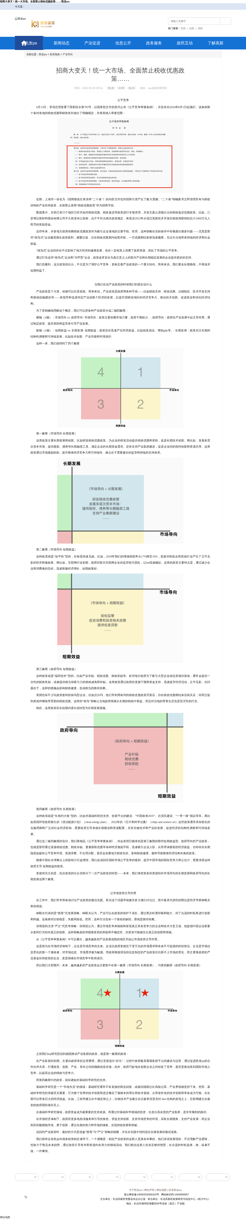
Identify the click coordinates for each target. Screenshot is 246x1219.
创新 (191, 28)
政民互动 (185, 43)
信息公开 (123, 43)
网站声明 (149, 1190)
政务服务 (154, 43)
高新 (183, 28)
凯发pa (31, 43)
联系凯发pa (175, 1190)
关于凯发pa (135, 1190)
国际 (200, 28)
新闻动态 (62, 43)
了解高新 (215, 43)
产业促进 (92, 43)
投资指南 (55, 54)
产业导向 (68, 54)
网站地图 (161, 1190)
